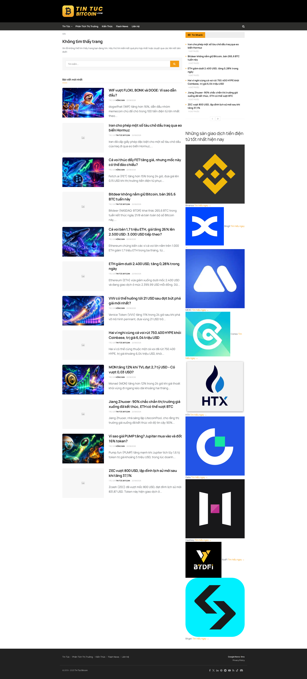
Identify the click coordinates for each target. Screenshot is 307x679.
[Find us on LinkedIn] (217, 670)
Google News (234, 656)
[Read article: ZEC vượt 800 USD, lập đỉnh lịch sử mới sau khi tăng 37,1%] (83, 483)
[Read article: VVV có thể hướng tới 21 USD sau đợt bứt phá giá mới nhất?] (83, 311)
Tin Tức (66, 26)
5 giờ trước (194, 99)
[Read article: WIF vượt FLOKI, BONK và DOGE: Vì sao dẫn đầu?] (83, 103)
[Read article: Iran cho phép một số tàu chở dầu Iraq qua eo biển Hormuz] (83, 138)
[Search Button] (243, 26)
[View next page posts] (218, 118)
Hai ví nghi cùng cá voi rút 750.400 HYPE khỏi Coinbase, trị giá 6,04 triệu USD (145, 335)
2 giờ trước (194, 63)
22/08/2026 (131, 100)
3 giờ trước (194, 75)
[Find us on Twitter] (213, 670)
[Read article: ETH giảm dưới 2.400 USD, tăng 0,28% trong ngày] (83, 276)
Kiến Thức (107, 26)
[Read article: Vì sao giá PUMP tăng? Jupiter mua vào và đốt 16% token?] (83, 448)
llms (243, 656)
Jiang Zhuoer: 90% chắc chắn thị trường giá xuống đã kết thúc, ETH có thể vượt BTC (144, 404)
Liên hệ (135, 26)
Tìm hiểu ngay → (202, 205)
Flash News (122, 26)
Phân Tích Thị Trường (86, 26)
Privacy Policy (239, 660)
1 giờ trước (194, 51)
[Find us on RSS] (233, 670)
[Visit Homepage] (82, 11)
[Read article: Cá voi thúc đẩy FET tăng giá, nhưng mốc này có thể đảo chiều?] (83, 172)
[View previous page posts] (212, 118)
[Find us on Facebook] (210, 670)
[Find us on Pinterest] (221, 670)
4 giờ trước (194, 87)
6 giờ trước (194, 111)
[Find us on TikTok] (237, 670)
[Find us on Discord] (241, 670)
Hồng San (120, 100)
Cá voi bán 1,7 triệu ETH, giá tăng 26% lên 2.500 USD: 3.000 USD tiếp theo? (142, 232)
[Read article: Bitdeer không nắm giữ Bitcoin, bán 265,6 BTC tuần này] (83, 206)
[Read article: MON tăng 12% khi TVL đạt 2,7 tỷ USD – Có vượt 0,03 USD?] (83, 379)
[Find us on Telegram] (225, 670)
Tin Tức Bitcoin (123, 135)
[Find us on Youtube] (229, 670)
